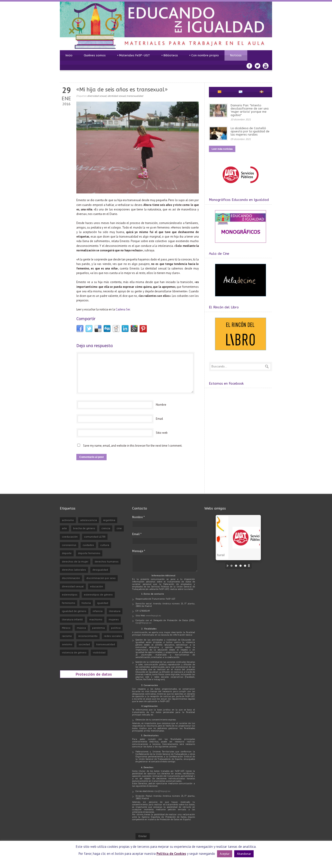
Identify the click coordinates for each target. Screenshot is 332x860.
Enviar (142, 836)
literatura (114, 611)
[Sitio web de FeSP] (240, 185)
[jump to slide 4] (245, 565)
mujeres (114, 619)
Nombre (161, 405)
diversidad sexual (97, 96)
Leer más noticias (222, 148)
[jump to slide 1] (231, 565)
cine (119, 528)
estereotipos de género (98, 594)
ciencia (105, 528)
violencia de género (74, 652)
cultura (104, 545)
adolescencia (88, 520)
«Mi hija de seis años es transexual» (122, 89)
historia (86, 603)
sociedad (84, 644)
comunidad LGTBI (94, 536)
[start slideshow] (226, 565)
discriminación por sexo (101, 578)
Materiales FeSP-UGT (133, 55)
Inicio (68, 55)
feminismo (68, 603)
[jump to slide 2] (236, 565)
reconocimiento (88, 636)
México (66, 627)
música (81, 627)
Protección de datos (94, 674)
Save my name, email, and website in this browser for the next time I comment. (132, 446)
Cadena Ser (123, 309)
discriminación (71, 578)
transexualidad (135, 96)
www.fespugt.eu (153, 615)
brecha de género (84, 528)
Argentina (109, 520)
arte (64, 528)
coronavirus (69, 545)
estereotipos (69, 594)
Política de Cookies (171, 853)
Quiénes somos (95, 55)
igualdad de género (74, 611)
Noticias (236, 55)
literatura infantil (72, 619)
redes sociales (113, 636)
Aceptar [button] (224, 854)
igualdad (102, 603)
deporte (67, 553)
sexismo (67, 644)
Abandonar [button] (244, 854)
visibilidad (99, 652)
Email (159, 419)
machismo (95, 619)
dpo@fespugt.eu (144, 622)
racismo (67, 636)
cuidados (88, 545)
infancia (98, 611)
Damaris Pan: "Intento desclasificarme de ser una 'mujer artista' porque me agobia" (250, 110)
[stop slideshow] (250, 565)
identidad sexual (117, 96)
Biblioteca (169, 55)
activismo (68, 520)
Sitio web (162, 433)
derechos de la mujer (75, 561)
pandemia (98, 627)
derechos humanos (107, 561)
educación (96, 586)
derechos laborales (74, 569)
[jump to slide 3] (240, 565)
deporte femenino (89, 553)
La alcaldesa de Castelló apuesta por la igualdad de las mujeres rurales (250, 131)
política (116, 627)
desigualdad (100, 569)
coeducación (70, 536)
